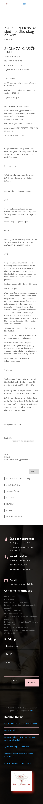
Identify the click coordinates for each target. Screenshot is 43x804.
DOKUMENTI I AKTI (14, 517)
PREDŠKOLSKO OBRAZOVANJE (18, 479)
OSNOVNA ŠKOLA (13, 485)
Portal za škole (10, 730)
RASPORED (11, 497)
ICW (31, 711)
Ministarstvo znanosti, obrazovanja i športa (21, 723)
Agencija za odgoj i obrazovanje (16, 747)
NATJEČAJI (10, 504)
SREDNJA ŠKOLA (12, 491)
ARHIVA (9, 510)
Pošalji (31, 683)
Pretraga (34, 471)
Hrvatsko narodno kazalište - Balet (17, 763)
